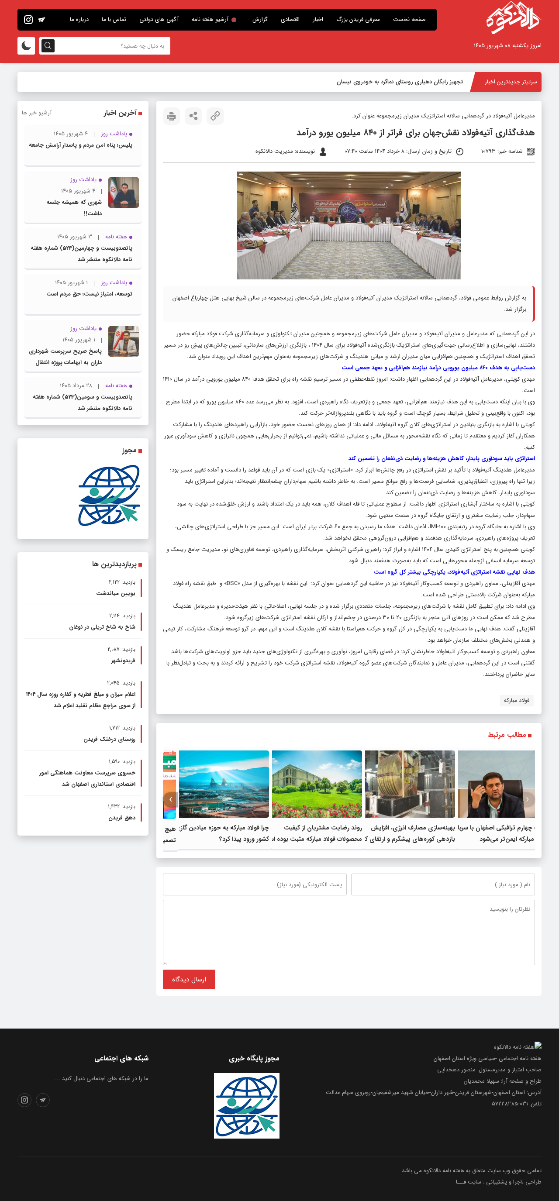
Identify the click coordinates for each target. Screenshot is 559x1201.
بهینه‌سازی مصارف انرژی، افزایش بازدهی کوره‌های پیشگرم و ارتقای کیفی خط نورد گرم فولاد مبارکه (405, 839)
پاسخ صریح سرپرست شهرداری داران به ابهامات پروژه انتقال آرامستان (65, 363)
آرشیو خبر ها (37, 112)
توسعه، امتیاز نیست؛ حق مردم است (89, 294)
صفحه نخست (409, 19)
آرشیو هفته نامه (210, 19)
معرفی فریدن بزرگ (358, 19)
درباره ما (79, 19)
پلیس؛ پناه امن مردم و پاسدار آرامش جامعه (80, 145)
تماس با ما (114, 19)
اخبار (318, 19)
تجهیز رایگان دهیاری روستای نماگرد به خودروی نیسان (400, 81)
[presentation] (527, 799)
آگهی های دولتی (159, 19)
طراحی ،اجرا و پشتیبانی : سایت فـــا (499, 1182)
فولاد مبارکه (516, 700)
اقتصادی (290, 19)
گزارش (260, 19)
